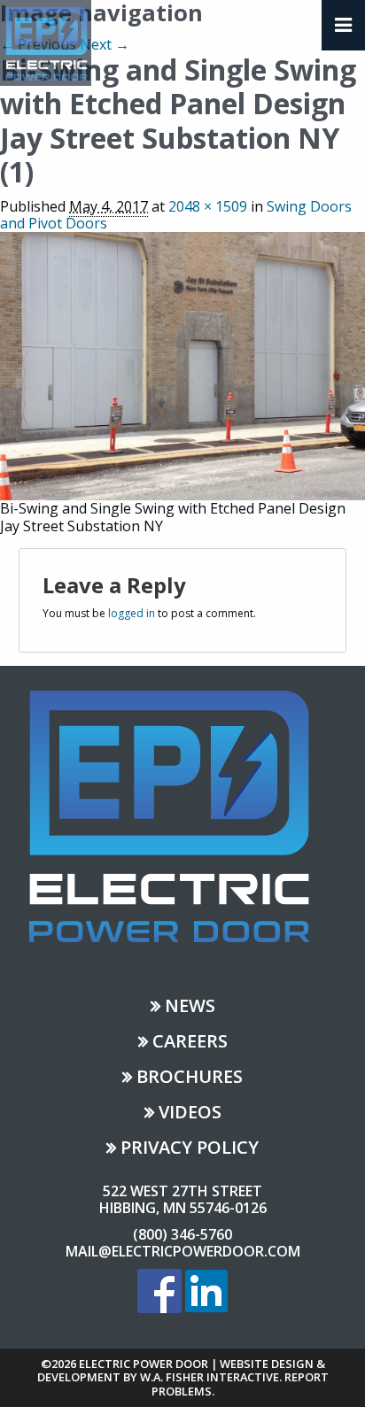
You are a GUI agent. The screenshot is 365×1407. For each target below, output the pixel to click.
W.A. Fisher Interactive (209, 1377)
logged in (131, 613)
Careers (190, 1042)
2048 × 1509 (207, 206)
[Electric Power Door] (45, 41)
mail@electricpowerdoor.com (183, 1251)
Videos (190, 1113)
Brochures (189, 1078)
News (190, 1007)
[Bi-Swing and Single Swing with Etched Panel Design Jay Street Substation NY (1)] (182, 365)
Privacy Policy (189, 1149)
